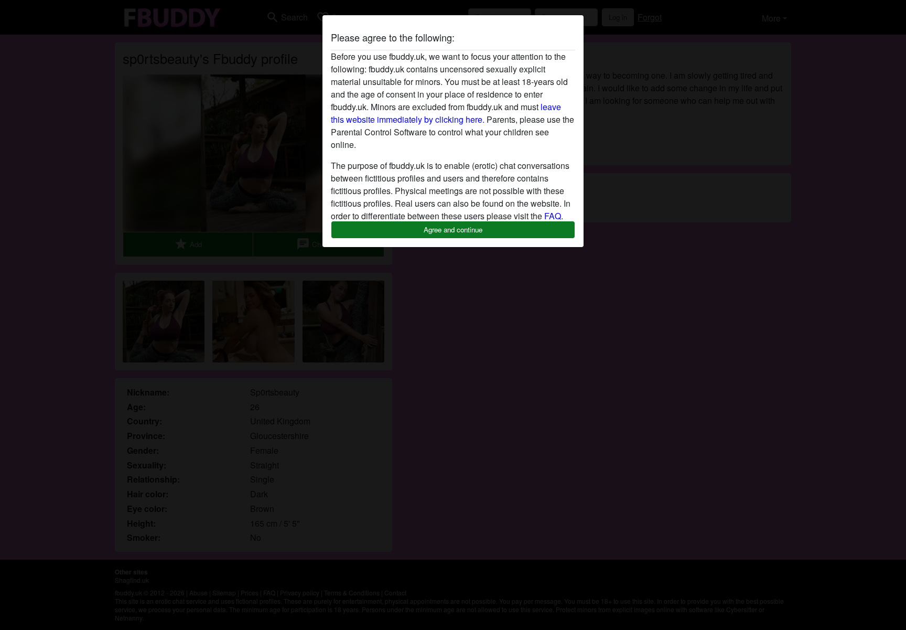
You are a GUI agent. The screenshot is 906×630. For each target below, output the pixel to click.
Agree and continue (453, 229)
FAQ (552, 216)
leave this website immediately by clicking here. (446, 113)
